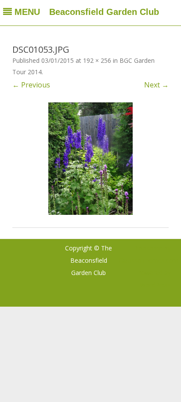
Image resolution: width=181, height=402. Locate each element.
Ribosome (148, 248)
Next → (156, 85)
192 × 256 (97, 60)
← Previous (31, 85)
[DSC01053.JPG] (90, 158)
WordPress (155, 285)
